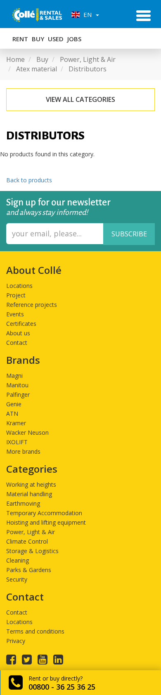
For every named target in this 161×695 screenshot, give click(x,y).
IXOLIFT (17, 442)
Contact (16, 342)
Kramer (16, 423)
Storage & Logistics (32, 551)
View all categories (80, 99)
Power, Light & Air (30, 532)
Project (16, 295)
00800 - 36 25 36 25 (61, 687)
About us (18, 333)
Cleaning (17, 560)
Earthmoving (23, 503)
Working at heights (31, 484)
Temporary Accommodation (44, 513)
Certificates (21, 323)
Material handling (29, 494)
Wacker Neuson (27, 432)
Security (16, 579)
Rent (20, 39)
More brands (23, 451)
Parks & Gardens (28, 570)
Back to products (29, 180)
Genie (13, 404)
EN (87, 14)
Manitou (17, 385)
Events (15, 314)
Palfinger (18, 394)
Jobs (74, 39)
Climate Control (27, 541)
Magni (14, 375)
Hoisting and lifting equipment (46, 522)
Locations (19, 286)
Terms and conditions (35, 631)
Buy (38, 39)
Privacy (15, 641)
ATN (12, 413)
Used (56, 39)
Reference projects (31, 305)
